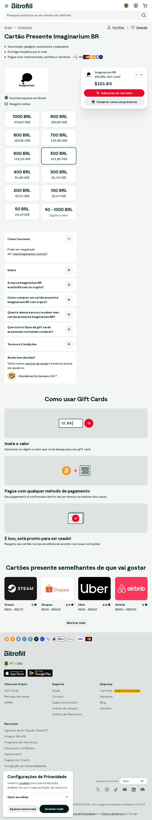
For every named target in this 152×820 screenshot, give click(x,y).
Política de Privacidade (81, 813)
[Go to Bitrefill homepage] (22, 6)
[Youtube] (125, 789)
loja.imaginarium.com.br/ (30, 254)
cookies (24, 783)
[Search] (143, 15)
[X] (98, 789)
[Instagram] (107, 789)
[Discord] (142, 789)
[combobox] (72, 15)
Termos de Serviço (113, 813)
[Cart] (145, 5)
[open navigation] (6, 6)
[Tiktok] (116, 789)
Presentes (25, 27)
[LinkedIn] (133, 789)
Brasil (8, 27)
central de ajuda (36, 363)
